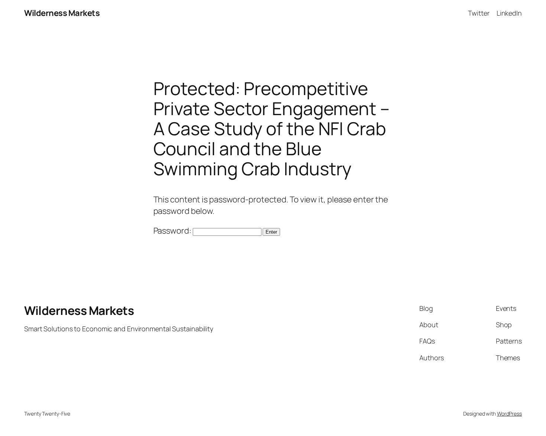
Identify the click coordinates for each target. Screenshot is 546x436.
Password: (173, 230)
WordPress (509, 413)
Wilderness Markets (62, 13)
